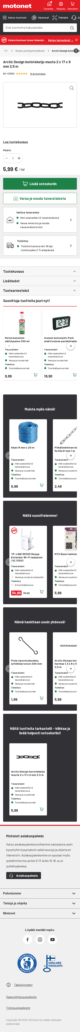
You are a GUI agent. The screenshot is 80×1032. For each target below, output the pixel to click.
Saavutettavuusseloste (21, 997)
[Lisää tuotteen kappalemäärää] (19, 158)
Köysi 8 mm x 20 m (22, 447)
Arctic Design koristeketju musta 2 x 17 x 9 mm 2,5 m (28, 773)
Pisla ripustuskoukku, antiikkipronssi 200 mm (26, 662)
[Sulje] (76, 40)
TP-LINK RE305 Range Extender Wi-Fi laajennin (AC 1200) (27, 557)
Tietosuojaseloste (18, 1008)
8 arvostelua (37, 73)
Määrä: (7, 150)
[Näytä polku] (6, 51)
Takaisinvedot (23, 985)
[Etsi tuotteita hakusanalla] (72, 27)
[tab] (40, 17)
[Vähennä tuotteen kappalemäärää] (6, 158)
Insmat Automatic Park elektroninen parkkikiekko (61, 339)
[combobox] (35, 27)
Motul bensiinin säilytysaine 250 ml (17, 339)
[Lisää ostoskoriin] (35, 375)
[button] (70, 346)
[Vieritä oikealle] (76, 50)
